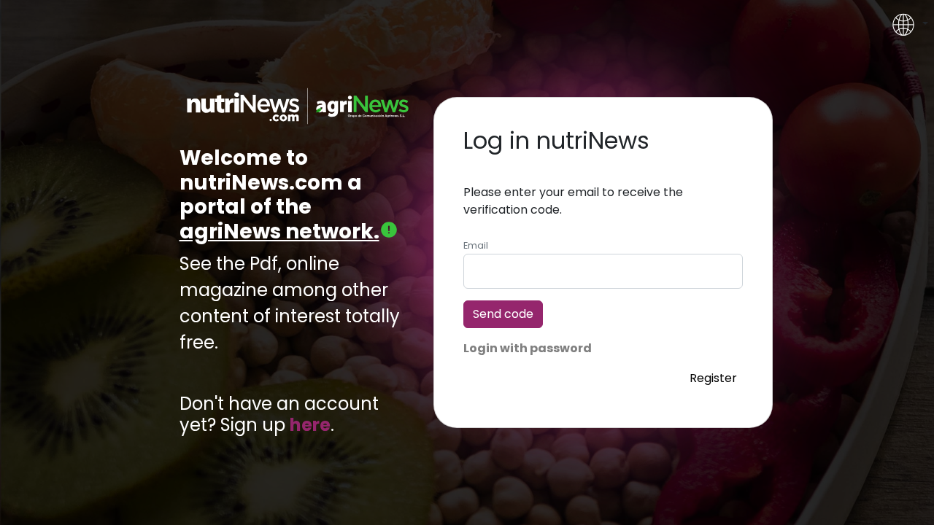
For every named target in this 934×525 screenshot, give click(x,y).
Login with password (527, 348)
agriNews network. (279, 231)
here (310, 425)
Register (713, 377)
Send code (503, 314)
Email (475, 245)
